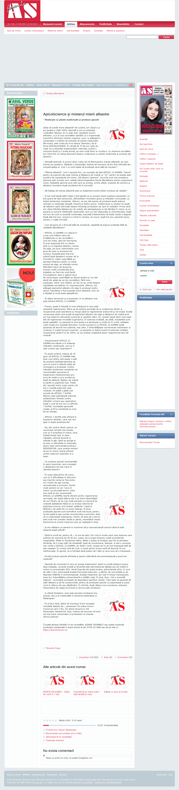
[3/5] (50, 720)
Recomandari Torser (150, 442)
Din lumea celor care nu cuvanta (151, 169)
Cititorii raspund (147, 159)
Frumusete (145, 201)
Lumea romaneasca (34, 30)
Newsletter (123, 24)
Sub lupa (144, 240)
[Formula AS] (22, 10)
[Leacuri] (21, 162)
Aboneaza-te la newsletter (59, 737)
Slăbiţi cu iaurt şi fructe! (116, 692)
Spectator (144, 230)
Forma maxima (147, 196)
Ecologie (144, 176)
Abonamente (87, 24)
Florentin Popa (53, 648)
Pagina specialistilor (149, 210)
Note (108, 657)
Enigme (86, 30)
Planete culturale (148, 215)
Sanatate (98, 30)
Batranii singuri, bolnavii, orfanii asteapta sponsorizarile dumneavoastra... (155, 424)
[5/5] (55, 720)
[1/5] (44, 720)
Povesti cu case (147, 220)
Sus (170, 774)
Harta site (161, 774)
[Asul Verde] (21, 119)
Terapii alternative (83, 85)
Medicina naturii (55, 30)
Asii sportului (146, 144)
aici (90, 758)
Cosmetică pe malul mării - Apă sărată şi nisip (87, 693)
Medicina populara (116, 30)
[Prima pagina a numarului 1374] (156, 110)
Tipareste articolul (55, 740)
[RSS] (131, 85)
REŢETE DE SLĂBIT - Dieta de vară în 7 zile (56, 693)
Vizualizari (88, 657)
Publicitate (105, 24)
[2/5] (47, 720)
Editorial (144, 181)
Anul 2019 (43, 85)
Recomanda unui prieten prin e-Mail (63, 733)
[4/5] (53, 720)
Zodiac (143, 255)
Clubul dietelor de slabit (151, 164)
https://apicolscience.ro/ (55, 630)
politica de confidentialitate (108, 782)
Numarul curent (52, 24)
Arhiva (71, 24)
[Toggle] (171, 263)
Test (142, 250)
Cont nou (146, 289)
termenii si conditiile (83, 782)
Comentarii (125, 657)
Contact (138, 24)
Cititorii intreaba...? (149, 154)
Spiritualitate (73, 30)
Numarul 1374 (60, 85)
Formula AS (17, 85)
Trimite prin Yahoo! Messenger (61, 730)
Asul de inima (14, 30)
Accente (144, 139)
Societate (144, 225)
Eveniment (145, 191)
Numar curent (13, 774)
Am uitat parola (164, 289)
